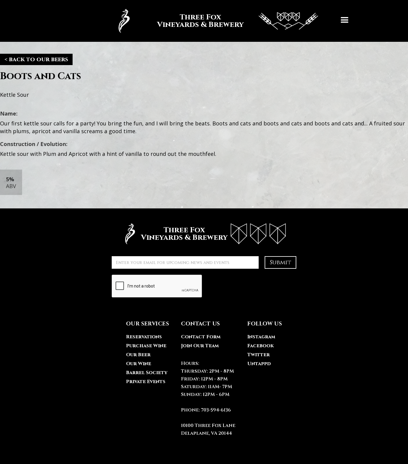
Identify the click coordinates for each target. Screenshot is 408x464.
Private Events (145, 382)
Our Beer (138, 355)
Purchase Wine (146, 346)
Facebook (260, 346)
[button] (344, 21)
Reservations (144, 337)
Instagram (261, 337)
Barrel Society (146, 373)
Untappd (259, 364)
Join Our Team (200, 346)
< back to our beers (36, 59)
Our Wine (138, 364)
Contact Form (200, 337)
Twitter (258, 355)
